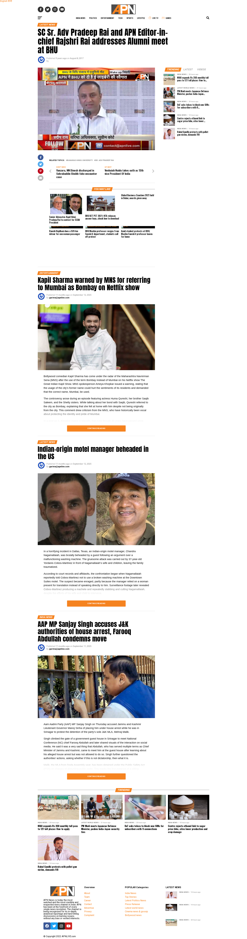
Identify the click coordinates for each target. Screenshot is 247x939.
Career (87, 900)
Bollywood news (133, 915)
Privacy (88, 911)
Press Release (132, 904)
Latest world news (134, 908)
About (87, 893)
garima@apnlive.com (59, 298)
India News (80, 17)
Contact (88, 904)
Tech (120, 17)
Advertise (89, 908)
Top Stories (131, 897)
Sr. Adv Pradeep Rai (104, 160)
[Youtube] (68, 926)
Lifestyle (141, 17)
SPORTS (130, 17)
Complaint (89, 915)
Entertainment (107, 17)
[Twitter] (54, 926)
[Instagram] (61, 926)
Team (87, 897)
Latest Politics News (135, 900)
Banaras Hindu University (80, 160)
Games (168, 17)
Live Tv (155, 17)
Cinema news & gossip (136, 911)
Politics (93, 17)
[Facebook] (47, 926)
